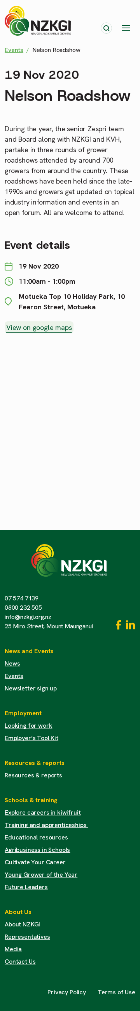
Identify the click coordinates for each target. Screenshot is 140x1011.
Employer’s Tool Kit (31, 738)
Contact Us (20, 961)
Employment (23, 713)
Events (14, 50)
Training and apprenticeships (46, 825)
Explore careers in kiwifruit (43, 812)
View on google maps (39, 327)
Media (13, 949)
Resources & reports (35, 763)
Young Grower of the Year (41, 875)
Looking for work (28, 725)
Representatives (27, 937)
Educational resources (36, 837)
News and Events (29, 651)
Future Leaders (26, 887)
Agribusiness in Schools (37, 850)
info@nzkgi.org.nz (28, 617)
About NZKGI (22, 924)
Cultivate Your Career (35, 862)
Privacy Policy (66, 992)
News (12, 663)
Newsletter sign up (31, 688)
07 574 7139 (21, 598)
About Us (18, 912)
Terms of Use (116, 992)
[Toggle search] (106, 28)
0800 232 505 (23, 607)
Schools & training (31, 800)
